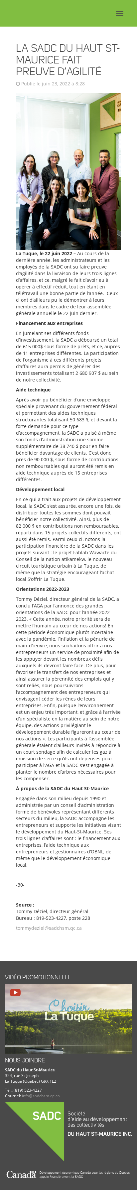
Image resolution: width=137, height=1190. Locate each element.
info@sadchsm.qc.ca (41, 1096)
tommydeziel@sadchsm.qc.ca (49, 928)
